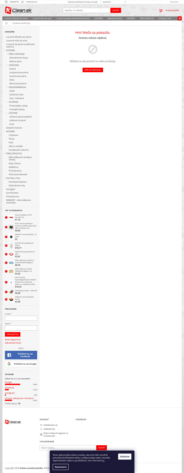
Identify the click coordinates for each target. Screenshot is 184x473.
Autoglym (10, 189)
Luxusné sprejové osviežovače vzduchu (20, 45)
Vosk (11, 124)
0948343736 (49, 429)
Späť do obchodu (93, 70)
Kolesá (12, 68)
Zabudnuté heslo (13, 342)
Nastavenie (60, 467)
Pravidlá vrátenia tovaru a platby (83, 2)
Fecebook (9, 387)
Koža (11, 142)
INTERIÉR (10, 131)
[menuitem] (16, 18)
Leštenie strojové (17, 120)
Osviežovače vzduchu (19, 149)
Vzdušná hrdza (16, 94)
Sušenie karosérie (17, 76)
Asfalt (12, 91)
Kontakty (107, 2)
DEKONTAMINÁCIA (17, 87)
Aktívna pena (15, 61)
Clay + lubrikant (16, 98)
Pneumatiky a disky (18, 105)
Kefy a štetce (15, 163)
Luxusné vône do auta (16, 40)
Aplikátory (13, 167)
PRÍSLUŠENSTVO (14, 153)
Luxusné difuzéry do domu (18, 36)
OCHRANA (13, 102)
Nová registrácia (12, 339)
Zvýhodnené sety (17, 185)
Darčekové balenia (17, 181)
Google (8, 382)
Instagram (10, 393)
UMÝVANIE (14, 65)
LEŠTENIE (13, 113)
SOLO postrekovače (18, 174)
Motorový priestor (18, 83)
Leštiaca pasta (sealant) (20, 116)
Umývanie (13, 135)
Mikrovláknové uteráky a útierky (20, 158)
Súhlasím (124, 456)
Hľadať (115, 10)
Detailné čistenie (14, 127)
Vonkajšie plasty (17, 109)
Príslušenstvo (15, 170)
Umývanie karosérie (18, 72)
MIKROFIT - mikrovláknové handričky (18, 201)
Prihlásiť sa (12, 334)
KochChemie (12, 192)
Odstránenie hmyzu (18, 57)
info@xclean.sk (51, 425)
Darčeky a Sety (13, 178)
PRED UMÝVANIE (17, 54)
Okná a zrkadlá (16, 146)
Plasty (11, 138)
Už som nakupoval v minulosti (19, 398)
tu (103, 460)
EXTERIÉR (10, 50)
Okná (11, 79)
